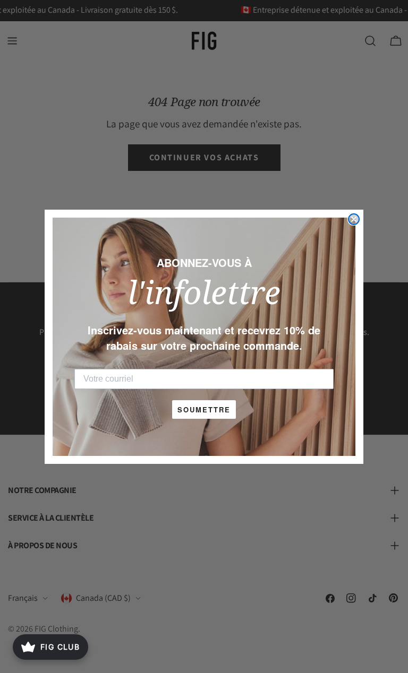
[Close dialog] (353, 219)
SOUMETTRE (204, 409)
